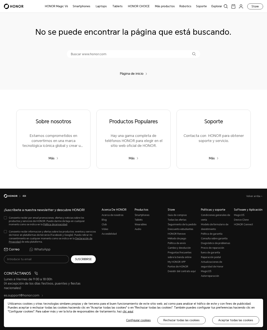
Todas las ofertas (177, 219)
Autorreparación (210, 276)
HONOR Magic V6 (56, 6)
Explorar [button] (216, 6)
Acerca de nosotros (112, 215)
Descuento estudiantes (180, 229)
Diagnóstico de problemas (215, 243)
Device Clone (241, 219)
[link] (233, 6)
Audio (138, 229)
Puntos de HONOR (178, 266)
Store (255, 6)
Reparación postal (211, 257)
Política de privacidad (55, 224)
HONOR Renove (176, 233)
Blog (104, 219)
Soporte (201, 6)
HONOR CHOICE (139, 6)
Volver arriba (253, 196)
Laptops (101, 6)
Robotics (185, 6)
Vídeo (105, 229)
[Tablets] (124, 6)
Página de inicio (131, 73)
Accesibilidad (109, 233)
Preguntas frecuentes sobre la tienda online (179, 255)
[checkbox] (50, 221)
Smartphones (81, 6)
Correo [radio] (14, 249)
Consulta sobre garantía (214, 238)
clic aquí (128, 311)
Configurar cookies (138, 320)
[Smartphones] (91, 6)
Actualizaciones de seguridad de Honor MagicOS (212, 267)
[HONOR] (13, 196)
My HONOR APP (176, 262)
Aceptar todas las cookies (235, 320)
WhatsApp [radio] (42, 249)
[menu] (241, 6)
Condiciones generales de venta (215, 217)
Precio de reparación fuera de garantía (212, 250)
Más (51, 158)
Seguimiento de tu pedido (182, 224)
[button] (194, 54)
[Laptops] (108, 6)
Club (104, 224)
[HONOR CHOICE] (151, 6)
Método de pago (177, 238)
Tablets (117, 6)
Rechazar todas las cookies (181, 320)
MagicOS (239, 215)
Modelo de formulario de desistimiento (214, 227)
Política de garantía (211, 233)
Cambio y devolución (179, 248)
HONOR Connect (243, 224)
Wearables (141, 224)
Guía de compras (177, 215)
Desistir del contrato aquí (182, 271)
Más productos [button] (165, 6)
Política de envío (177, 243)
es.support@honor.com (22, 295)
